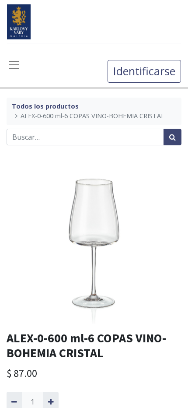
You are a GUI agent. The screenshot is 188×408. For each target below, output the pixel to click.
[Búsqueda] (172, 137)
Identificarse (144, 70)
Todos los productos (45, 106)
